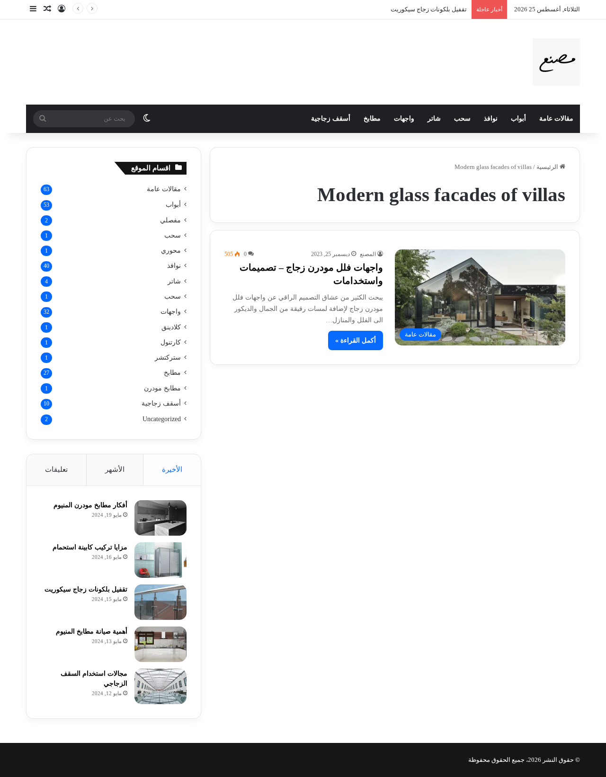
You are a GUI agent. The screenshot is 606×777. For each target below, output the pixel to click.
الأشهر (115, 469)
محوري (171, 250)
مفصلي (170, 220)
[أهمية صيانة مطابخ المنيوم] (160, 644)
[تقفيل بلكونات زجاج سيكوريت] (160, 602)
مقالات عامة (556, 118)
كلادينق (171, 327)
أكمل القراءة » (355, 340)
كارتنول (170, 342)
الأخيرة (172, 469)
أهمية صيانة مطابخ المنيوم (91, 631)
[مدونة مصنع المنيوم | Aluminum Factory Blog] (556, 62)
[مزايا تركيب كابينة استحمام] (160, 560)
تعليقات (56, 469)
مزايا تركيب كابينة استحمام (90, 547)
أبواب (518, 118)
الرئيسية (548, 166)
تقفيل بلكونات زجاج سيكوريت (429, 9)
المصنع (368, 254)
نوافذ (491, 118)
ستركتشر (168, 357)
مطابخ (372, 118)
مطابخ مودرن (162, 388)
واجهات (404, 118)
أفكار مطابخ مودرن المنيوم (90, 505)
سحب (462, 118)
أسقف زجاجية (330, 118)
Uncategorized (162, 419)
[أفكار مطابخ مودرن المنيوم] (160, 518)
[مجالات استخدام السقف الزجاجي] (160, 686)
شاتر (434, 118)
